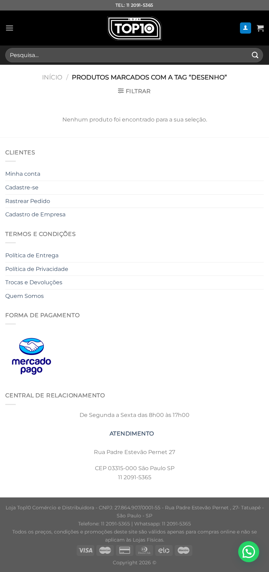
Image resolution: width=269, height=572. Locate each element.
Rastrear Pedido (27, 201)
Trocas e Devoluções (33, 282)
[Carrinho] (260, 28)
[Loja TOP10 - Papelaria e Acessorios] (134, 28)
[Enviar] (255, 55)
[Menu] (9, 27)
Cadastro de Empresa (35, 214)
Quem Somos (24, 296)
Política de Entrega (31, 255)
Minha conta (22, 173)
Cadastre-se (22, 187)
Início (52, 77)
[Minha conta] (245, 28)
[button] (248, 551)
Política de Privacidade (36, 269)
